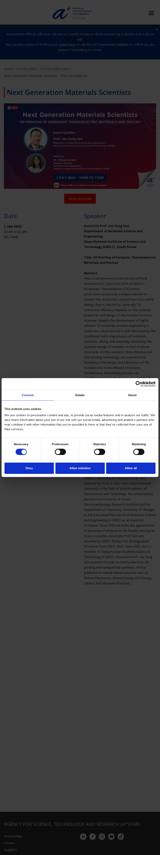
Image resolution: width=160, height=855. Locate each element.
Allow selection (80, 468)
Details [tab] (80, 395)
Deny (29, 468)
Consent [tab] (28, 395)
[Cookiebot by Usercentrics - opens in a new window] (138, 384)
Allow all (131, 468)
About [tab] (132, 395)
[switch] (60, 452)
